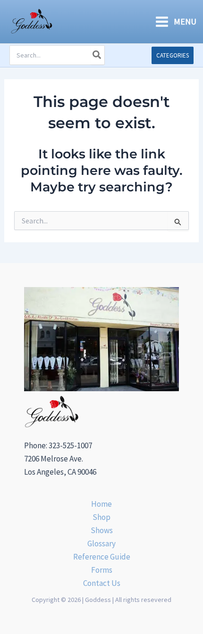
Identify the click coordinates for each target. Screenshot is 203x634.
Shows (102, 530)
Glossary (101, 543)
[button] (173, 55)
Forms (101, 570)
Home (101, 504)
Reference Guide (101, 557)
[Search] (97, 55)
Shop (101, 517)
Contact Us (101, 583)
